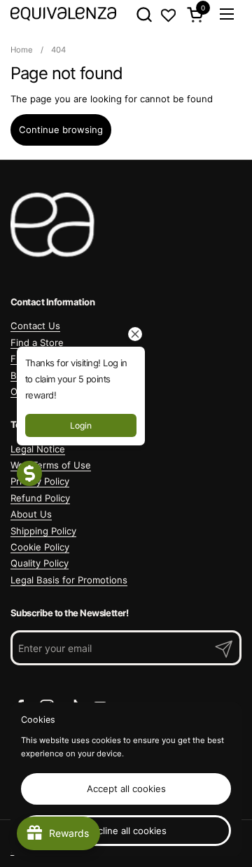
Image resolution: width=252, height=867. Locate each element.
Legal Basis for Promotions (68, 579)
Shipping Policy (43, 530)
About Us (31, 514)
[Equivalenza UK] (63, 14)
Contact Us (35, 325)
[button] (144, 14)
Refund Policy (40, 498)
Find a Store (37, 342)
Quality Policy (39, 563)
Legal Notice (37, 449)
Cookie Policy (39, 547)
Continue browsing (61, 129)
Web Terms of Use (50, 465)
